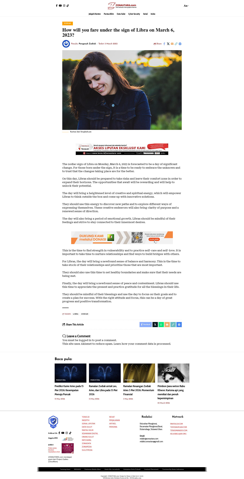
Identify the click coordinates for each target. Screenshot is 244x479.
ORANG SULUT (88, 437)
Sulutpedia (87, 450)
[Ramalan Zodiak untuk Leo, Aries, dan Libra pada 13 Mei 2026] (105, 373)
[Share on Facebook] (164, 44)
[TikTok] (68, 5)
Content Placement (151, 469)
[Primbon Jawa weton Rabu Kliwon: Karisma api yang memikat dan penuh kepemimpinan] (173, 373)
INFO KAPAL (86, 440)
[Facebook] (56, 5)
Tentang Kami (65, 469)
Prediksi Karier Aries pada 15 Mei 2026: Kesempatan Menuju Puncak (69, 390)
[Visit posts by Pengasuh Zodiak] (66, 44)
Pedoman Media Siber (93, 469)
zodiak (84, 314)
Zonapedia (87, 447)
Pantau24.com (176, 424)
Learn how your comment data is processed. (142, 343)
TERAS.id (85, 417)
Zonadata (86, 443)
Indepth (85, 420)
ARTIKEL (112, 423)
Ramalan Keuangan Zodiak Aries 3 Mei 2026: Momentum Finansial (138, 390)
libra (75, 314)
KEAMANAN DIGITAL (90, 433)
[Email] (172, 44)
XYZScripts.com (135, 478)
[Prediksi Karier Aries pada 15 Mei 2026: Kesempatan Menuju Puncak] (70, 373)
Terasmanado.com (178, 430)
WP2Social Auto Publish (111, 478)
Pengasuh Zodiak (87, 44)
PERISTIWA (61, 380)
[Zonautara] (122, 6)
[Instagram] (64, 5)
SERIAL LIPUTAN (88, 423)
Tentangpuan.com (178, 427)
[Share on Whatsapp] (161, 324)
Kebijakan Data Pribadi (132, 469)
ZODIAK (67, 23)
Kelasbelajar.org (178, 434)
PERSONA (113, 427)
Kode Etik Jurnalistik (112, 469)
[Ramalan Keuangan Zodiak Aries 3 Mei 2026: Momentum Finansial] (139, 373)
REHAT (112, 417)
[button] (180, 5)
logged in (85, 340)
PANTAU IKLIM (87, 430)
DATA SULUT (87, 427)
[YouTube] (60, 5)
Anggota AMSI (53, 438)
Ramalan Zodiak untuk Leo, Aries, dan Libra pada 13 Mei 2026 (103, 390)
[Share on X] (168, 44)
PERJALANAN (114, 420)
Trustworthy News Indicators (173, 469)
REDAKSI (77, 469)
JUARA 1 (51, 445)
